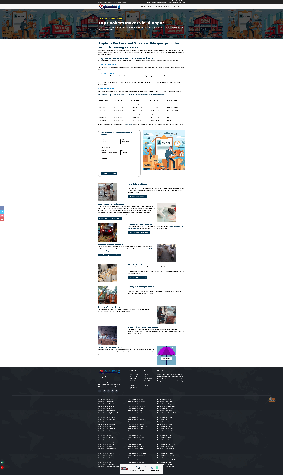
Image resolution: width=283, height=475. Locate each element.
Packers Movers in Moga (135, 435)
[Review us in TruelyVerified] (182, 1)
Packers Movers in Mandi (164, 417)
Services (158, 6)
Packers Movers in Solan (135, 460)
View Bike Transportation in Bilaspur (109, 255)
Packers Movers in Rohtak (135, 431)
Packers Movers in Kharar (135, 404)
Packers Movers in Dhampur (136, 462)
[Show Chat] (2, 462)
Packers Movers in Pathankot (106, 424)
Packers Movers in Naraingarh (136, 415)
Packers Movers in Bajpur (105, 458)
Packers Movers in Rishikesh (106, 437)
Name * (102, 139)
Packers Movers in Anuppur (165, 404)
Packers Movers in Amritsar (136, 419)
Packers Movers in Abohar (106, 402)
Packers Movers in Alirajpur (165, 424)
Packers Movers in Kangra (164, 462)
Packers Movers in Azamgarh (106, 415)
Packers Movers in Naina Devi (136, 402)
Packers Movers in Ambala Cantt (166, 413)
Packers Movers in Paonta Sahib (107, 433)
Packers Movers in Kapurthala (107, 431)
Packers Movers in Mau (164, 435)
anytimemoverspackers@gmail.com (111, 387)
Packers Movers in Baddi (135, 411)
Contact (146, 385)
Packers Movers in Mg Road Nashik (108, 413)
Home (143, 6)
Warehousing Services (132, 388)
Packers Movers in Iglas (134, 417)
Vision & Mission (148, 381)
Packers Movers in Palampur (106, 419)
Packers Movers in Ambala (165, 428)
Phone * (122, 139)
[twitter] (174, 1)
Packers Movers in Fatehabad (166, 460)
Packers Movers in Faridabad (165, 442)
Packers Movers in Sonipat (106, 406)
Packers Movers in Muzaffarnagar (167, 422)
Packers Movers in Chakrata (165, 455)
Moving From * (104, 150)
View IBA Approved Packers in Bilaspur (110, 219)
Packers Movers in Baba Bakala (166, 444)
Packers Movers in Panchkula (136, 437)
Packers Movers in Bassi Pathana (137, 453)
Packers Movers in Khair (105, 446)
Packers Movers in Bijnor (164, 451)
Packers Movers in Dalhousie (106, 417)
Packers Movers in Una (163, 419)
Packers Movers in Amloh (105, 399)
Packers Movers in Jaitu (135, 444)
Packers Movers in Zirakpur (106, 455)
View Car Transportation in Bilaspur (139, 232)
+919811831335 (171, 2)
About (150, 6)
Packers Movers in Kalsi (164, 426)
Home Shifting (134, 374)
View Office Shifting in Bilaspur (137, 277)
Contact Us (175, 6)
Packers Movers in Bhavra (164, 437)
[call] (152, 468)
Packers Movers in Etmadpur (165, 440)
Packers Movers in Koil (134, 440)
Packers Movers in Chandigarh (136, 406)
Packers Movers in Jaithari (106, 453)
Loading (132, 385)
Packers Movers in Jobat (105, 422)
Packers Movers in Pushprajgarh (137, 424)
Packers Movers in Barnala (135, 442)
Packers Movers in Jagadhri (136, 433)
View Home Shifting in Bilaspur (137, 196)
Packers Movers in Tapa (105, 435)
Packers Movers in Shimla (105, 451)
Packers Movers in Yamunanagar (137, 422)
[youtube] (179, 1)
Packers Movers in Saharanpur (166, 406)
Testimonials (148, 378)
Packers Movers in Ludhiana (106, 460)
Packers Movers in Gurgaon (165, 402)
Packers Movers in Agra (105, 408)
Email (102, 144)
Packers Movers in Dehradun (106, 404)
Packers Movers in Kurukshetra (166, 458)
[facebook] (172, 1)
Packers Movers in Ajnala (135, 458)
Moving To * (123, 150)
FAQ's (146, 383)
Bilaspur (119, 18)
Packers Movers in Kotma (135, 449)
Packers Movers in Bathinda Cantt (138, 426)
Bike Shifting (133, 381)
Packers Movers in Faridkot (135, 413)
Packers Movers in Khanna (106, 444)
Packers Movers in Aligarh (105, 440)
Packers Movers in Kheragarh (165, 449)
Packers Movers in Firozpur (165, 453)
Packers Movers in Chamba (136, 451)
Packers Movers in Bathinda (136, 408)
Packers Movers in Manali (164, 431)
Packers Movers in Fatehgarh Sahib (108, 467)
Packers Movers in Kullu (105, 426)
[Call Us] (2, 467)
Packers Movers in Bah (104, 462)
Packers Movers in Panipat (165, 433)
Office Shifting (134, 376)
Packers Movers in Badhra (164, 411)
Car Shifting (133, 378)
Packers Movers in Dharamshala (107, 449)
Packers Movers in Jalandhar (106, 428)
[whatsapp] (156, 467)
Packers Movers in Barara (135, 399)
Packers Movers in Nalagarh (165, 408)
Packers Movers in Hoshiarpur (136, 455)
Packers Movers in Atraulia (165, 446)
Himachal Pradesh (110, 18)
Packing (132, 383)
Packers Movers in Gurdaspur (106, 442)
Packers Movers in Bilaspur (106, 464)
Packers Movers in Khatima (136, 446)
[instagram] (176, 1)
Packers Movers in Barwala (135, 428)
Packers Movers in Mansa (164, 399)
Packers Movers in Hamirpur (106, 411)
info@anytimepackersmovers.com (157, 2)
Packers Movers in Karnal (164, 415)
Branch (166, 6)
